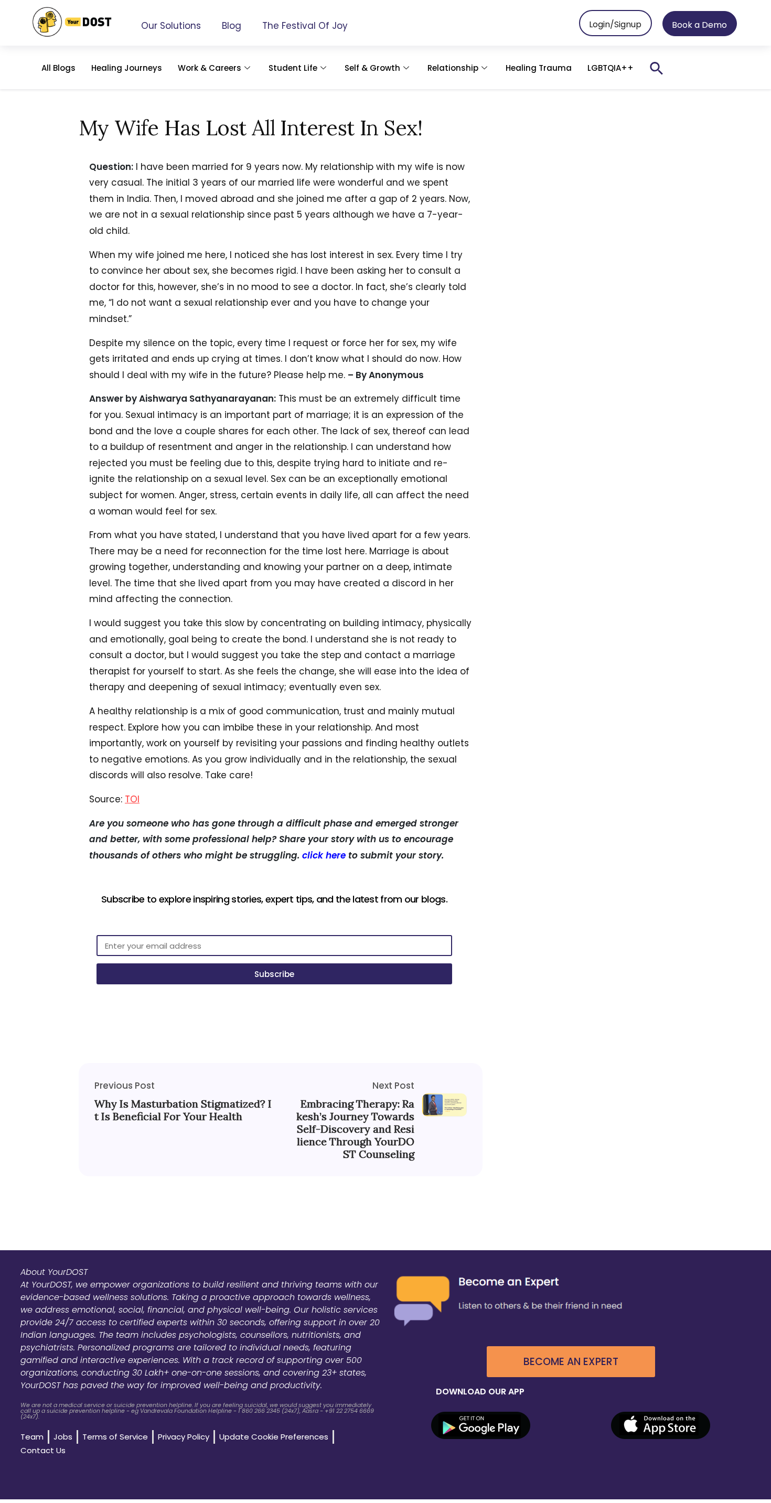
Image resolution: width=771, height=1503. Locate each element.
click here (324, 855)
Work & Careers (209, 67)
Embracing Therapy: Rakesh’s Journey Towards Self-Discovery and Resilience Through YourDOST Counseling (355, 1129)
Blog (231, 25)
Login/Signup (615, 24)
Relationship (452, 67)
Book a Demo (699, 25)
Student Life (293, 67)
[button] (656, 68)
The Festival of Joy (305, 25)
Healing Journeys (126, 67)
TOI (132, 799)
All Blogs (58, 67)
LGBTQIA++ (610, 67)
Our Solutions (171, 25)
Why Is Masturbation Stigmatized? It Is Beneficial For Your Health (183, 1110)
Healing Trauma (539, 67)
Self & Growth (372, 67)
